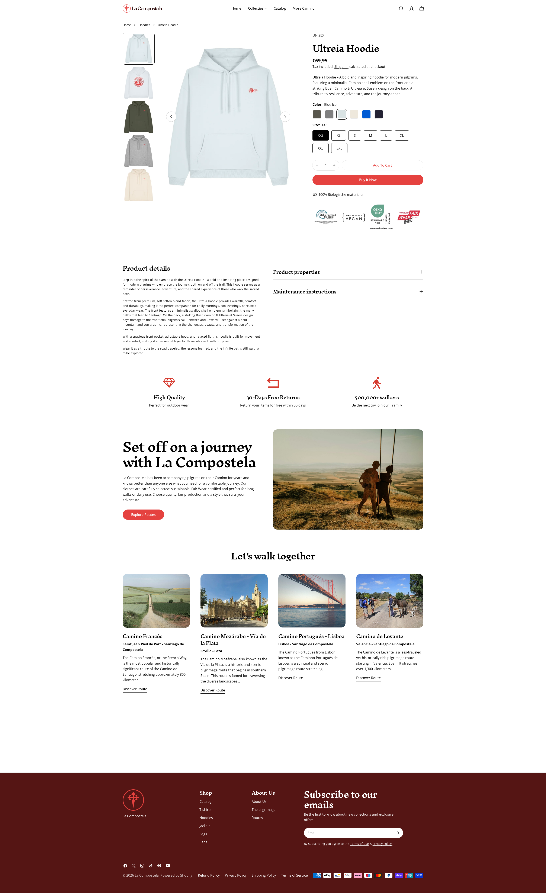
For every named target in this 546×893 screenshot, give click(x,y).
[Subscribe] (398, 832)
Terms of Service (294, 875)
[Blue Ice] (341, 114)
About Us (259, 801)
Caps (203, 842)
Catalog (205, 801)
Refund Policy (209, 875)
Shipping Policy (264, 875)
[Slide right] (285, 117)
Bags (203, 834)
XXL (320, 148)
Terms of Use (359, 844)
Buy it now (368, 179)
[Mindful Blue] (366, 114)
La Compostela (135, 816)
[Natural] (354, 114)
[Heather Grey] (329, 114)
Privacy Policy (236, 875)
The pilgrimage (264, 809)
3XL (339, 148)
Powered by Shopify (176, 875)
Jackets (205, 825)
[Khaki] (316, 114)
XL (402, 135)
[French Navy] (378, 114)
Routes (257, 817)
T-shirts (205, 809)
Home (127, 25)
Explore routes (143, 514)
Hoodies (144, 25)
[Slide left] (171, 117)
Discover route (135, 689)
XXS (321, 135)
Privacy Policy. (382, 844)
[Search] (401, 8)
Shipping (341, 66)
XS (339, 135)
